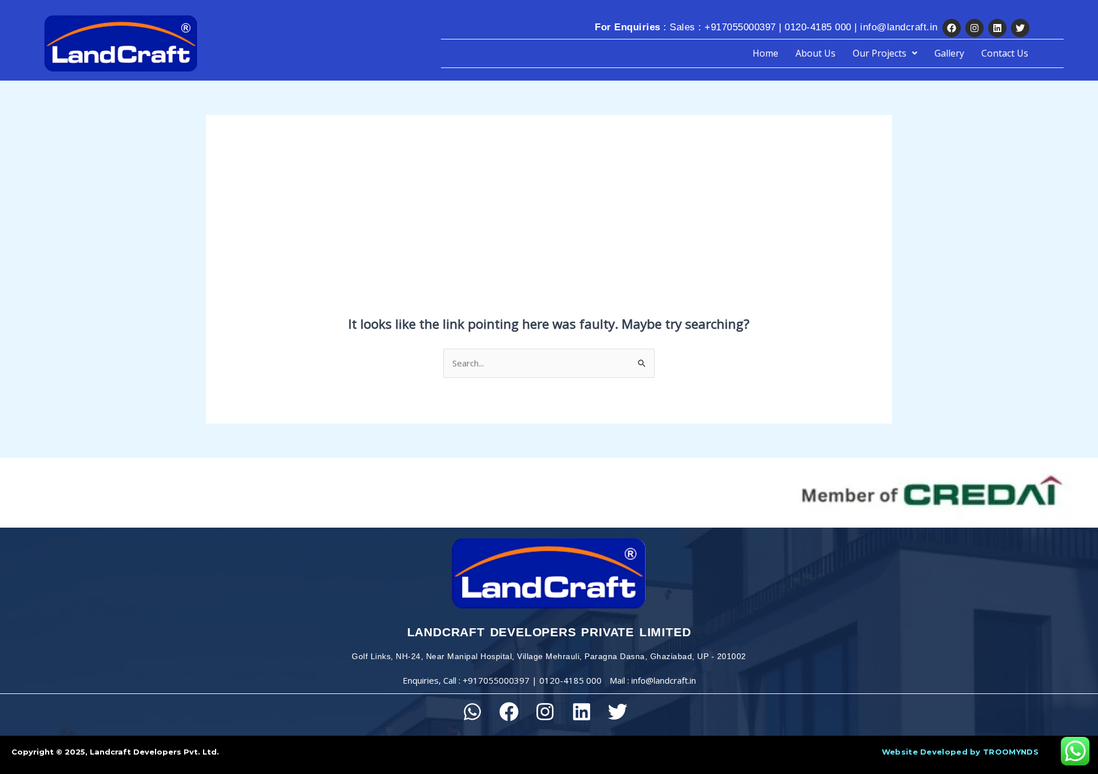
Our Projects (879, 53)
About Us (815, 53)
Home (765, 53)
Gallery (949, 53)
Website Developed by (960, 751)
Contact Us (1004, 53)
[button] (885, 53)
